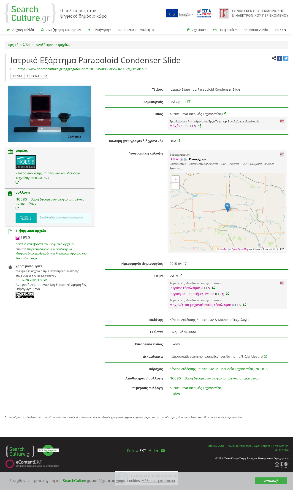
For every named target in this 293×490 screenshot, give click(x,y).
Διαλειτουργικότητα (138, 29)
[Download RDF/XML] (27, 76)
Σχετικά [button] (197, 29)
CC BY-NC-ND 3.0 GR (31, 280)
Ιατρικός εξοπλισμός (185, 288)
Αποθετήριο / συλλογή (144, 378)
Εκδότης (156, 319)
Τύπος (158, 114)
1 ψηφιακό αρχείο (31, 230)
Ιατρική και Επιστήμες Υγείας (192, 294)
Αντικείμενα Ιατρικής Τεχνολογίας (196, 388)
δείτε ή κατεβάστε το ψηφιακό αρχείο (44, 244)
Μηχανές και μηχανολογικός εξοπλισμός (200, 305)
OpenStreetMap (240, 249)
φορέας (22, 150)
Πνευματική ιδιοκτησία (280, 447)
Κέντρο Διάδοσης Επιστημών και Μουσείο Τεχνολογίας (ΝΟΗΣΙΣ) (48, 175)
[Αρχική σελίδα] (55, 13)
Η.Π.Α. (174, 159)
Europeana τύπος (149, 344)
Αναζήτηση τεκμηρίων (63, 29)
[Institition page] (11, 152)
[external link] (17, 182)
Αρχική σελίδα (22, 29)
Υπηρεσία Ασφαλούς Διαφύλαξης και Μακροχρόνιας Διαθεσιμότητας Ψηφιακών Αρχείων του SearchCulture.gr (51, 253)
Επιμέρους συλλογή (146, 388)
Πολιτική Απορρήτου (240, 445)
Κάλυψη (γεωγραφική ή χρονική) (136, 141)
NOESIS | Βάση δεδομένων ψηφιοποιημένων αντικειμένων (215, 378)
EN (284, 29)
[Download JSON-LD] (45, 76)
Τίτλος (157, 89)
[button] (227, 207)
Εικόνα (175, 394)
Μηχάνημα (178, 126)
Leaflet (223, 249)
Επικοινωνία (258, 29)
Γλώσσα (156, 332)
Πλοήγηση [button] (100, 29)
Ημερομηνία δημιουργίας (142, 263)
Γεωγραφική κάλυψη (145, 153)
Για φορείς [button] (226, 29)
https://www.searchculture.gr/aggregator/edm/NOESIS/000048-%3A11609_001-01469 (82, 69)
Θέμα (158, 276)
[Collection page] (10, 194)
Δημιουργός (153, 102)
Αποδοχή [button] (271, 481)
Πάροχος (156, 369)
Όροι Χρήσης (262, 445)
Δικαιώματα (153, 356)
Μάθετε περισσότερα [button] (158, 481)
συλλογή (23, 192)
